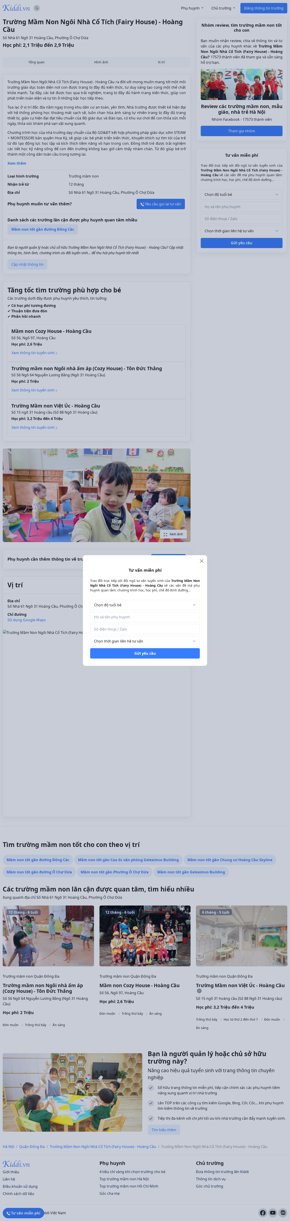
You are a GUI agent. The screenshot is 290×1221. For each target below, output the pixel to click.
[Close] (201, 561)
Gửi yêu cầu (145, 653)
